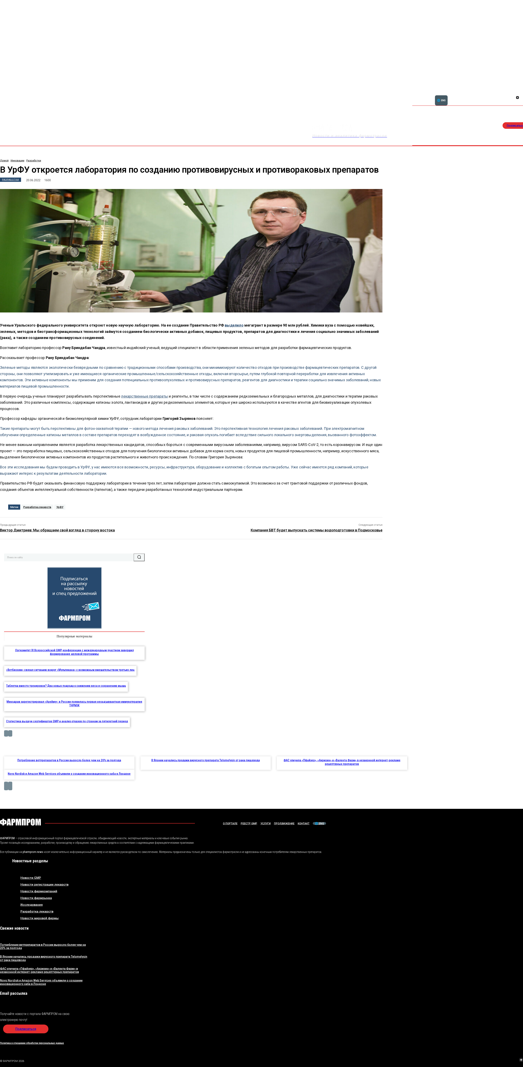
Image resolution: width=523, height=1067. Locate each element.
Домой (4, 160)
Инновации (17, 160)
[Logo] (20, 822)
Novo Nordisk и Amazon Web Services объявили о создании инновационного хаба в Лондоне (69, 774)
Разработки (33, 160)
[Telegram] (502, 1060)
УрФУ (59, 507)
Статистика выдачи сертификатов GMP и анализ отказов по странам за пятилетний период (67, 721)
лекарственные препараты (144, 396)
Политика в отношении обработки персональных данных (32, 1043)
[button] (498, 95)
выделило (234, 325)
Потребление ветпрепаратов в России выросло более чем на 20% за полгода (69, 760)
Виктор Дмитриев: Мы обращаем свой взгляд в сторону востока (57, 530)
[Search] (139, 557)
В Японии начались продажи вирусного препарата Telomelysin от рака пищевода (205, 760)
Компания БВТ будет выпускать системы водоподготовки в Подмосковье (316, 530)
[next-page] (10, 733)
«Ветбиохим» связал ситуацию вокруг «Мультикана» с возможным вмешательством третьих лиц (70, 670)
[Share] (517, 93)
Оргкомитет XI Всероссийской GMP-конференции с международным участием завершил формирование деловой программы (74, 652)
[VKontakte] (512, 98)
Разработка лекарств (37, 507)
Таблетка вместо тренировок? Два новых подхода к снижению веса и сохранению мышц (66, 686)
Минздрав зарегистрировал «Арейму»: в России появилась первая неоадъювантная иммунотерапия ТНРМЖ (74, 703)
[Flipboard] (512, 93)
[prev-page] (6, 733)
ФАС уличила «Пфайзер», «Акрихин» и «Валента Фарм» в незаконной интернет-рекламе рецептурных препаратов (342, 762)
